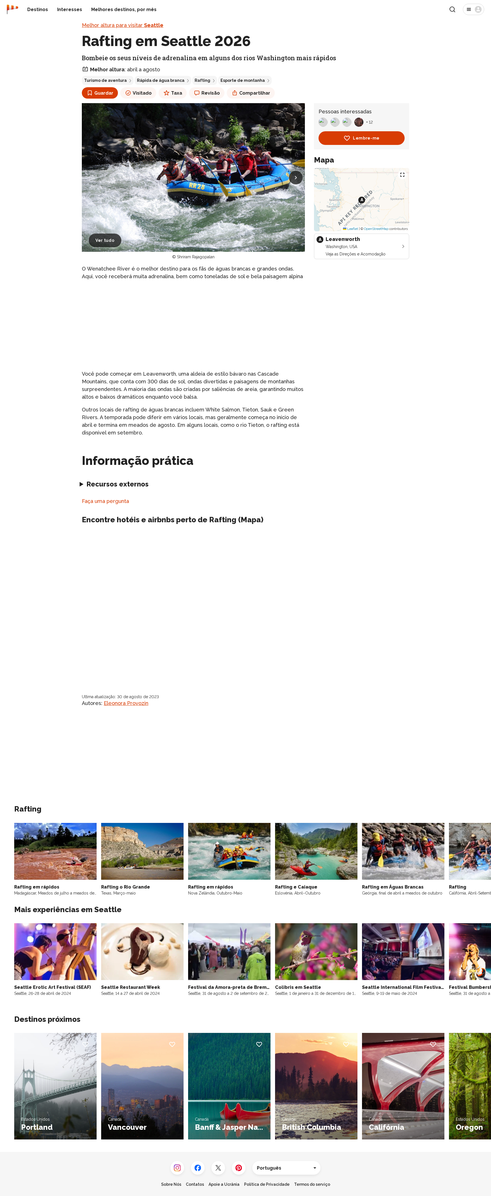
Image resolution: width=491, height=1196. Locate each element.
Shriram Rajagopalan (196, 257)
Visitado (142, 93)
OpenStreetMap (376, 229)
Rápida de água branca (160, 80)
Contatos (195, 1184)
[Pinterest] (239, 1168)
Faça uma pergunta (105, 501)
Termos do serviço (312, 1184)
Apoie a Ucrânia (224, 1184)
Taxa (176, 93)
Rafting (202, 80)
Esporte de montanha (242, 80)
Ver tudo (105, 240)
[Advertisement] (193, 325)
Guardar (103, 93)
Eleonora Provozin (126, 703)
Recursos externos (117, 484)
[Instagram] (177, 1168)
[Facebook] (198, 1168)
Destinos (37, 9)
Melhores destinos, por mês (124, 9)
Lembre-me (366, 138)
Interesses (69, 9)
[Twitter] (218, 1168)
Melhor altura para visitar (122, 25)
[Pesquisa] (452, 9)
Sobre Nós (171, 1184)
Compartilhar (254, 93)
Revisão (210, 93)
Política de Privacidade (267, 1184)
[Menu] (473, 9)
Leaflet (352, 229)
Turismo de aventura (105, 80)
